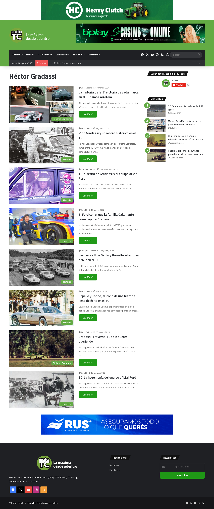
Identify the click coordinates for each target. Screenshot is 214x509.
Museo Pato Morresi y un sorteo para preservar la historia (185, 122)
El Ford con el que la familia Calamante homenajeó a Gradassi (106, 217)
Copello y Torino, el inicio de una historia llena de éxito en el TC (107, 298)
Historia (77, 54)
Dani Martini (86, 87)
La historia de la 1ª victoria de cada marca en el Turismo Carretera (109, 94)
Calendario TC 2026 (59, 63)
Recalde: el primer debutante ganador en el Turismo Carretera (185, 152)
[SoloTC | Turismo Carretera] (29, 35)
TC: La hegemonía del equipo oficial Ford (107, 377)
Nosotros (114, 465)
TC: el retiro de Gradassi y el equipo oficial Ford (108, 176)
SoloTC (84, 210)
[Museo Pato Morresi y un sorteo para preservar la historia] (156, 125)
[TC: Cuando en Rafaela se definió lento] (156, 111)
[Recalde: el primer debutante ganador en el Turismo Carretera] (156, 155)
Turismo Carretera (22, 54)
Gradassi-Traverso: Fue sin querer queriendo (103, 339)
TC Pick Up (43, 54)
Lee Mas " (88, 114)
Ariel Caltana (86, 128)
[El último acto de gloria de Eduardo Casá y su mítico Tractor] (156, 140)
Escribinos (94, 54)
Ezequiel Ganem (88, 169)
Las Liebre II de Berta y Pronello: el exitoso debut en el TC (109, 257)
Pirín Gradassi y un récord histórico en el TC (107, 135)
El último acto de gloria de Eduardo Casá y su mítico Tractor (185, 137)
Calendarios (62, 54)
